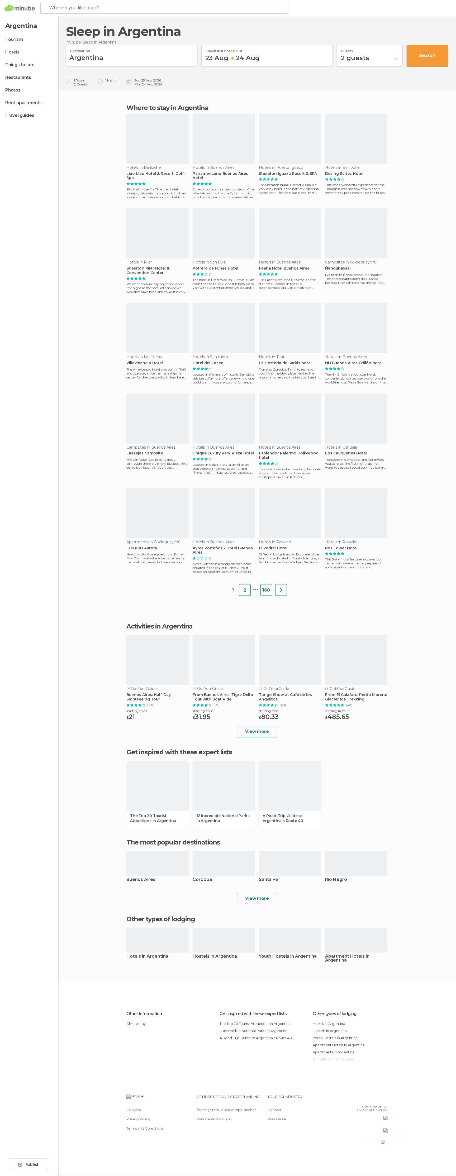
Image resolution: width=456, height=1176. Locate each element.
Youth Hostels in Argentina (288, 956)
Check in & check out (223, 49)
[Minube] (19, 8)
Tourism (14, 39)
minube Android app (214, 1119)
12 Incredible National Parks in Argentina (222, 818)
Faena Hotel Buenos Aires (284, 268)
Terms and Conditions (144, 1128)
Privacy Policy (138, 1119)
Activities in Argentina (159, 626)
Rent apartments (23, 102)
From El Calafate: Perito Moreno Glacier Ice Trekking (356, 697)
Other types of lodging (334, 1013)
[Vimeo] (375, 1099)
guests (347, 49)
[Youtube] (384, 1099)
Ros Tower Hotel (341, 548)
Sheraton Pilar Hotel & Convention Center (147, 270)
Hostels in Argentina (215, 956)
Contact (275, 1110)
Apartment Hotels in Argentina (347, 958)
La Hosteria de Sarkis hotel (285, 363)
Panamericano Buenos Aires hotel (220, 175)
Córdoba (202, 879)
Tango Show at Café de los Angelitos (285, 697)
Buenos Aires (140, 879)
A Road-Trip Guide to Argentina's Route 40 (283, 818)
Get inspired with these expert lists (253, 1013)
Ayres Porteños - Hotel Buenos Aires (223, 550)
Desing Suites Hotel (344, 173)
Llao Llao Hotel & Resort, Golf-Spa (155, 175)
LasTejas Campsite (144, 453)
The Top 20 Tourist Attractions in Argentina (153, 818)
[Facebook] (358, 1099)
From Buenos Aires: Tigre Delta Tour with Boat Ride (223, 697)
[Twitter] (366, 1099)
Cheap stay (136, 1023)
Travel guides (19, 115)
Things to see (19, 64)
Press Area (277, 1119)
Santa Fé (268, 879)
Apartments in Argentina (333, 1052)
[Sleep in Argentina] (281, 590)
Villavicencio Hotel (144, 363)
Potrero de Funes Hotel (215, 268)
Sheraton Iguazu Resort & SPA (288, 173)
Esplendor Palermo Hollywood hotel (289, 455)
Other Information (144, 1013)
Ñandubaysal (338, 268)
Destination (80, 49)
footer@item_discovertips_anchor (226, 1110)
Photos (13, 90)
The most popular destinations (173, 842)
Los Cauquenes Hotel (346, 453)
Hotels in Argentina (147, 956)
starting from (136, 711)
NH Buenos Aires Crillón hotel (354, 363)
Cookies (133, 1110)
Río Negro (336, 879)
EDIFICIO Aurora (141, 548)
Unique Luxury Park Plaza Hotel (223, 453)
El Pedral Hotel (273, 548)
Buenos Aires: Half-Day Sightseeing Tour (148, 697)
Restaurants (18, 77)
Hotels (12, 52)
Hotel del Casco (208, 363)
